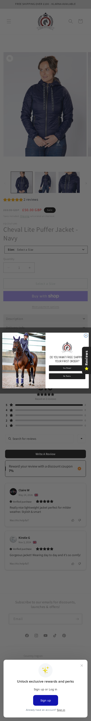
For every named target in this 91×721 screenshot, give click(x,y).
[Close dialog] (86, 335)
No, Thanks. (67, 376)
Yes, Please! (67, 368)
